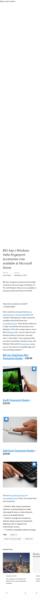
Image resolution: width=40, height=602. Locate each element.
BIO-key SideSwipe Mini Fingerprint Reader (15, 356)
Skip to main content (7, 1)
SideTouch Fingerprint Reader (18, 450)
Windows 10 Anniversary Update (12, 539)
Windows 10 (13, 535)
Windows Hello (12, 332)
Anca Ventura (7, 275)
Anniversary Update (27, 344)
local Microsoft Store (18, 495)
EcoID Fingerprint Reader (16, 400)
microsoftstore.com (10, 323)
